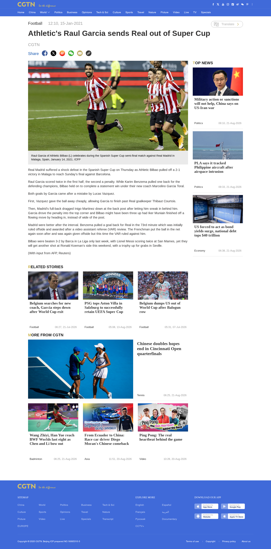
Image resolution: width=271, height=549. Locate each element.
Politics (58, 12)
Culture (117, 12)
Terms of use (192, 542)
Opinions (87, 12)
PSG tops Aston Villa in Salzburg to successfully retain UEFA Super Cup (104, 307)
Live (186, 12)
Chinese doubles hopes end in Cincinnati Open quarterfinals (159, 348)
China (32, 12)
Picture (164, 12)
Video (176, 12)
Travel (140, 12)
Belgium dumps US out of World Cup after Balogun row (160, 307)
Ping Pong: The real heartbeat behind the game (160, 437)
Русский (140, 519)
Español (166, 505)
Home (21, 12)
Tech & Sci (102, 12)
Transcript (107, 519)
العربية (165, 512)
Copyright (211, 542)
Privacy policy (229, 542)
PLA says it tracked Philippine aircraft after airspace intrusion (213, 167)
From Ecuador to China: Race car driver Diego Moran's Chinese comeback (107, 439)
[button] (142, 427)
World (43, 12)
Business (72, 12)
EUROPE (23, 526)
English (140, 505)
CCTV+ (140, 526)
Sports (129, 12)
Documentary (169, 519)
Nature (152, 12)
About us (246, 542)
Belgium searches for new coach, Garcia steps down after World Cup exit (50, 307)
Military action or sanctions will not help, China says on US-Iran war (216, 103)
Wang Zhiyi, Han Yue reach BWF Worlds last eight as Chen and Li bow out (52, 439)
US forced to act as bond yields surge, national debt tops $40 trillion (215, 231)
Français (140, 512)
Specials (206, 12)
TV (195, 12)
